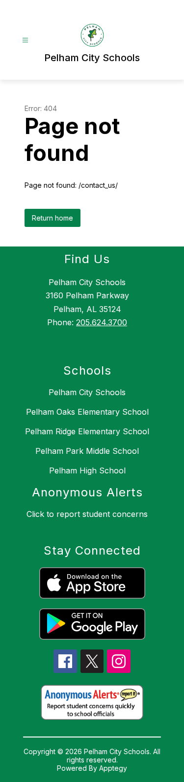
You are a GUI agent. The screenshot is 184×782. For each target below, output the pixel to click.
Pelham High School (87, 470)
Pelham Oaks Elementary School (87, 412)
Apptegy (113, 768)
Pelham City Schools (87, 392)
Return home (52, 218)
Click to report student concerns (87, 514)
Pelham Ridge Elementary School (87, 431)
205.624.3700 (101, 322)
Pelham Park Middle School (87, 451)
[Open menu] (25, 40)
